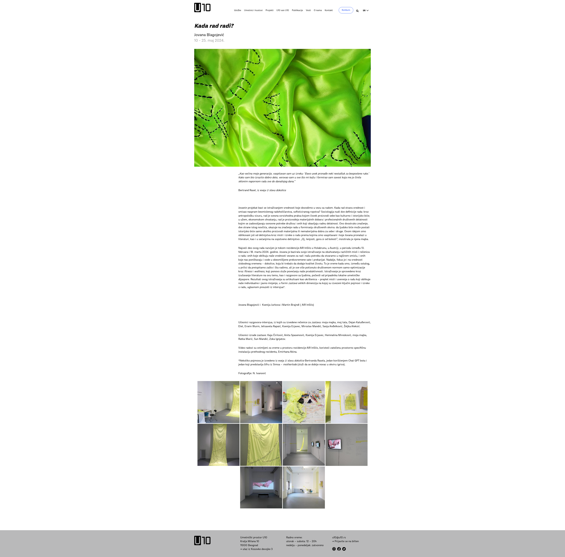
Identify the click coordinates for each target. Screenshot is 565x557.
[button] (357, 11)
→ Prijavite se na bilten (345, 541)
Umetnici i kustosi (253, 10)
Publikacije (297, 10)
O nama (318, 10)
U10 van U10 (282, 10)
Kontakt (329, 10)
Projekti (270, 10)
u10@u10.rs (339, 537)
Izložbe (237, 10)
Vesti (308, 10)
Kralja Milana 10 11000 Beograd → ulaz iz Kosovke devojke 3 (256, 545)
